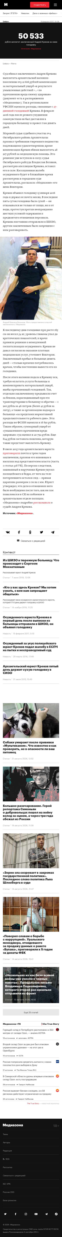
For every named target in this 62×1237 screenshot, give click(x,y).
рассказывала (41, 503)
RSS (7, 1158)
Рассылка (7, 1167)
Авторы (6, 1142)
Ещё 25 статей (31, 1012)
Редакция (7, 1150)
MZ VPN (6, 1183)
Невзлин (25, 13)
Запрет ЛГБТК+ (10, 13)
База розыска (9, 1200)
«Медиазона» (24, 513)
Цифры (6, 63)
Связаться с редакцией (33, 540)
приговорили (11, 453)
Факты (13, 63)
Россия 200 (8, 1191)
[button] (55, 5)
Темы (5, 1134)
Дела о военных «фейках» (45, 13)
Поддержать (40, 4)
